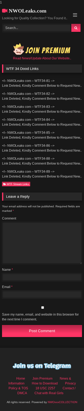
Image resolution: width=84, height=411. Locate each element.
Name (7, 269)
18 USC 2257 (45, 388)
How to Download (45, 383)
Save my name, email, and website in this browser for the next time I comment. (40, 317)
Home (20, 378)
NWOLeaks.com (26, 11)
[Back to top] (71, 400)
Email (7, 287)
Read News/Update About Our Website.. (42, 58)
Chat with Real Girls (48, 393)
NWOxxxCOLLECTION (62, 402)
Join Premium (42, 378)
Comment (9, 218)
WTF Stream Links (18, 184)
